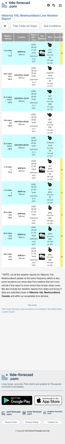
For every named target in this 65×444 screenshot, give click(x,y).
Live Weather (40, 309)
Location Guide (8, 311)
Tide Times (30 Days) (25, 26)
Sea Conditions (52, 26)
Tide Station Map (54, 309)
